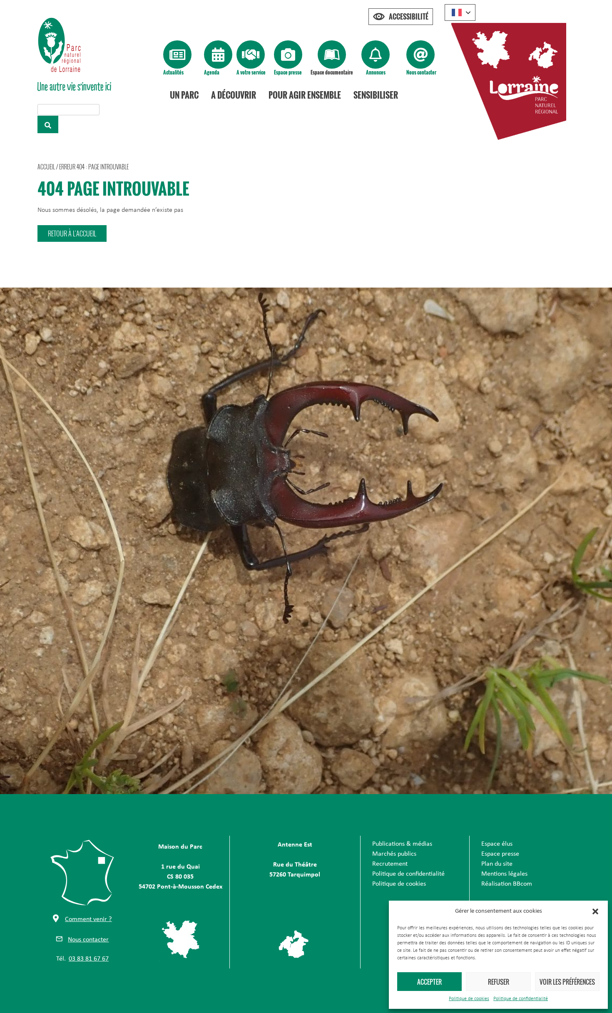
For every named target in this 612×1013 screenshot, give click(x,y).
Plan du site (496, 864)
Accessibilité (408, 17)
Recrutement (390, 864)
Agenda (211, 72)
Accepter (429, 981)
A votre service (251, 72)
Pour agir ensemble (305, 95)
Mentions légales (504, 874)
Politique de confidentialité (520, 998)
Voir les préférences (567, 981)
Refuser (498, 981)
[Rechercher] (47, 124)
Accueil (46, 166)
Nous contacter (421, 72)
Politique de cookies (469, 998)
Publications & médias (402, 844)
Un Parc (184, 95)
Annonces (376, 72)
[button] (595, 911)
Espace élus (496, 844)
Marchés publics (394, 854)
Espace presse (288, 72)
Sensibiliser (375, 95)
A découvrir (233, 95)
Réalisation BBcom (506, 884)
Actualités (173, 72)
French (460, 12)
